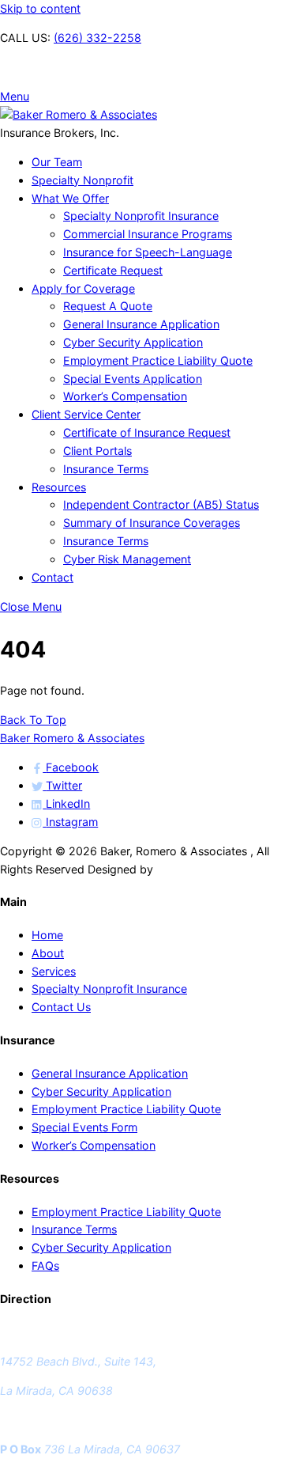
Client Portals (97, 450)
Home (47, 934)
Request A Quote (107, 306)
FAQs (45, 1265)
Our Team (57, 162)
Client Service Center (86, 414)
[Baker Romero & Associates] (78, 114)
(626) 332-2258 (97, 37)
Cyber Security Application (133, 342)
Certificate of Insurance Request (146, 432)
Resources (59, 487)
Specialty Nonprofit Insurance (141, 215)
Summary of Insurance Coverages (151, 522)
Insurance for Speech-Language (147, 252)
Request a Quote (44, 67)
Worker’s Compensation (125, 396)
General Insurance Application (141, 324)
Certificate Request (113, 270)
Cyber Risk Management (127, 559)
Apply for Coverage (83, 288)
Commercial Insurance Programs (147, 234)
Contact (52, 577)
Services (54, 971)
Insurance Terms (105, 468)
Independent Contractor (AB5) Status (161, 504)
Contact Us (61, 1006)
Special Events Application (132, 378)
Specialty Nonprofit (82, 180)
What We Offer (70, 198)
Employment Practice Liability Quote (158, 360)
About (48, 953)
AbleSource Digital (204, 869)
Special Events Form (84, 1127)
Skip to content (40, 8)
